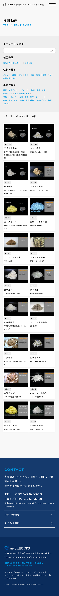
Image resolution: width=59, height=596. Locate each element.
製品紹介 (7, 63)
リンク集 (47, 575)
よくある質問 (12, 523)
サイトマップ (38, 572)
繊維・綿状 (35, 75)
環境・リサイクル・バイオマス (16, 90)
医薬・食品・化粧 (10, 100)
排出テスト (17, 63)
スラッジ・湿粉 (9, 75)
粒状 (20, 75)
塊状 (26, 75)
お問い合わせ (12, 514)
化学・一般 (7, 94)
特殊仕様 (28, 63)
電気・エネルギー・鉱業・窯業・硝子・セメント (23, 97)
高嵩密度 (7, 78)
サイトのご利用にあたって (17, 572)
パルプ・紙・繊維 (44, 100)
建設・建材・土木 (22, 94)
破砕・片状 (47, 75)
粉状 (15, 78)
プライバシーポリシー (15, 575)
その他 (6, 104)
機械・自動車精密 (27, 100)
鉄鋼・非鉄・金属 (38, 90)
